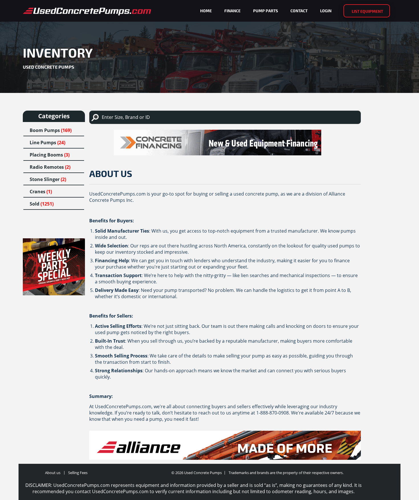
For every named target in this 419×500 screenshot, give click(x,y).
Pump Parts (265, 10)
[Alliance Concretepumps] (225, 447)
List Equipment (367, 11)
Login (325, 10)
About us (52, 472)
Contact (299, 10)
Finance (232, 10)
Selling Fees (78, 472)
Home (206, 10)
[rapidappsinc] (225, 142)
